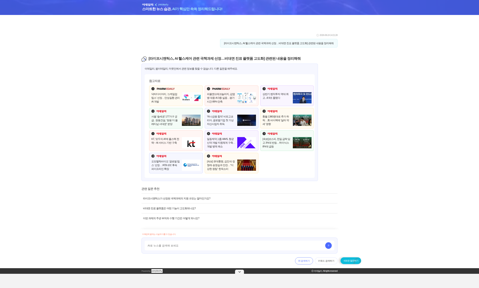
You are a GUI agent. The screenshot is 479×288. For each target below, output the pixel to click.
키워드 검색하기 (326, 261)
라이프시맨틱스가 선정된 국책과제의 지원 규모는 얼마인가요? (176, 198)
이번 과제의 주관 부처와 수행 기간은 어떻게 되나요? (171, 218)
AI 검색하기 (304, 261)
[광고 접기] (239, 272)
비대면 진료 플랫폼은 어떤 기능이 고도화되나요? (169, 208)
